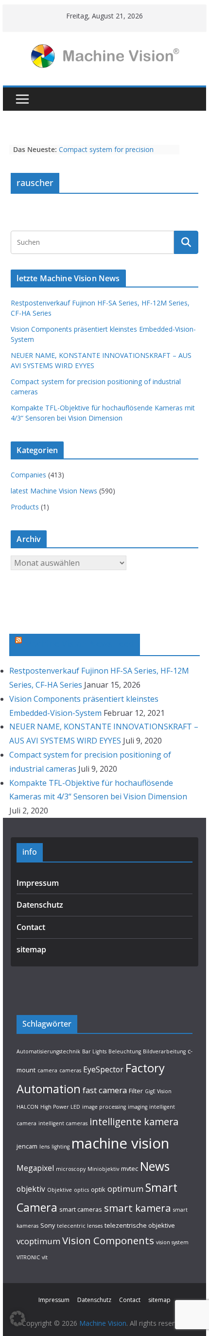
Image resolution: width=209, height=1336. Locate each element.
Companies (28, 474)
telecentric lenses (80, 1225)
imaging (137, 1106)
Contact (31, 927)
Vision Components (108, 1240)
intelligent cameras (62, 1123)
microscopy (71, 1169)
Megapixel (35, 1168)
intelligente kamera (133, 1121)
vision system (172, 1242)
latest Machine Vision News (54, 490)
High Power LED (60, 1106)
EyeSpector (103, 1069)
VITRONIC (28, 1257)
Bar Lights (94, 1051)
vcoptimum (38, 1241)
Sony (47, 1225)
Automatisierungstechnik (48, 1051)
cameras (70, 1070)
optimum (125, 1188)
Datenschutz (40, 904)
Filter (136, 1090)
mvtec (129, 1168)
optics (81, 1189)
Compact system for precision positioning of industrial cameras (110, 154)
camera (47, 1070)
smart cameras (80, 1209)
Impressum (38, 883)
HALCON (27, 1106)
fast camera (105, 1090)
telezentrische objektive (139, 1225)
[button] (17, 1318)
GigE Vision (158, 1091)
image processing (104, 1106)
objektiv (31, 1189)
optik (98, 1189)
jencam (27, 1146)
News (155, 1166)
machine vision (120, 1143)
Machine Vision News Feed (79, 643)
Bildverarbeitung (164, 1051)
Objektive (59, 1189)
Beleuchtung (124, 1051)
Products (25, 506)
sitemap (31, 949)
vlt (45, 1257)
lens (44, 1146)
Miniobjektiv (103, 1169)
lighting (61, 1146)
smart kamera (137, 1208)
